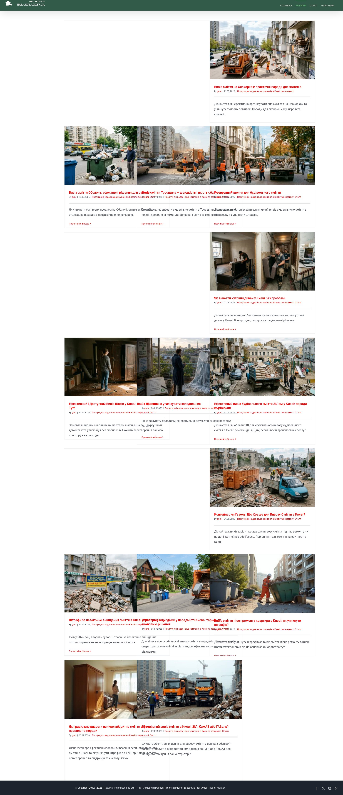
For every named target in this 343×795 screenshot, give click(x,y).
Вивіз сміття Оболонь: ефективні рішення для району (109, 192)
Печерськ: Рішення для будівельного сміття (247, 192)
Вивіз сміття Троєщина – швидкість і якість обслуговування (186, 192)
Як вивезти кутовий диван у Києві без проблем (249, 298)
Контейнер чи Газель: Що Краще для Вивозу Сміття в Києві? (259, 514)
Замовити (149, 787)
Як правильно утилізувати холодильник (171, 404)
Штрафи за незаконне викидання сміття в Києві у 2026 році (114, 620)
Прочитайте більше (79, 224)
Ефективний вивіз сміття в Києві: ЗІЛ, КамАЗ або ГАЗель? (185, 726)
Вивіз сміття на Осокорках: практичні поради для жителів (257, 87)
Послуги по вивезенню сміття (121, 787)
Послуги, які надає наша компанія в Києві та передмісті (265, 91)
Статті (298, 197)
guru (219, 91)
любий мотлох (217, 787)
